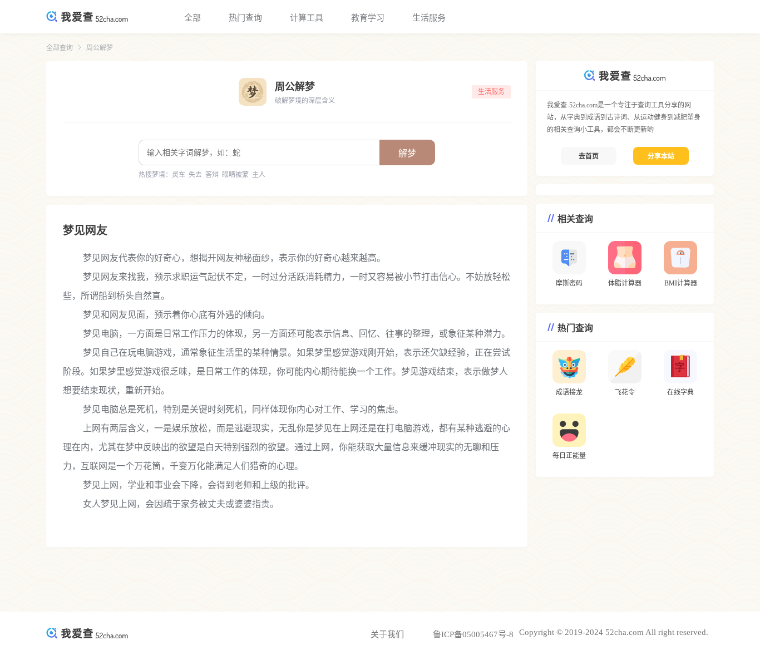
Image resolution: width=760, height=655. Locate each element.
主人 (258, 175)
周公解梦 (99, 48)
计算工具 (306, 17)
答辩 (212, 175)
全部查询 (59, 48)
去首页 (589, 156)
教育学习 (367, 17)
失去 (195, 175)
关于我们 (387, 634)
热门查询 (245, 17)
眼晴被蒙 (235, 175)
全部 (192, 17)
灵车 (178, 175)
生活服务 (429, 17)
